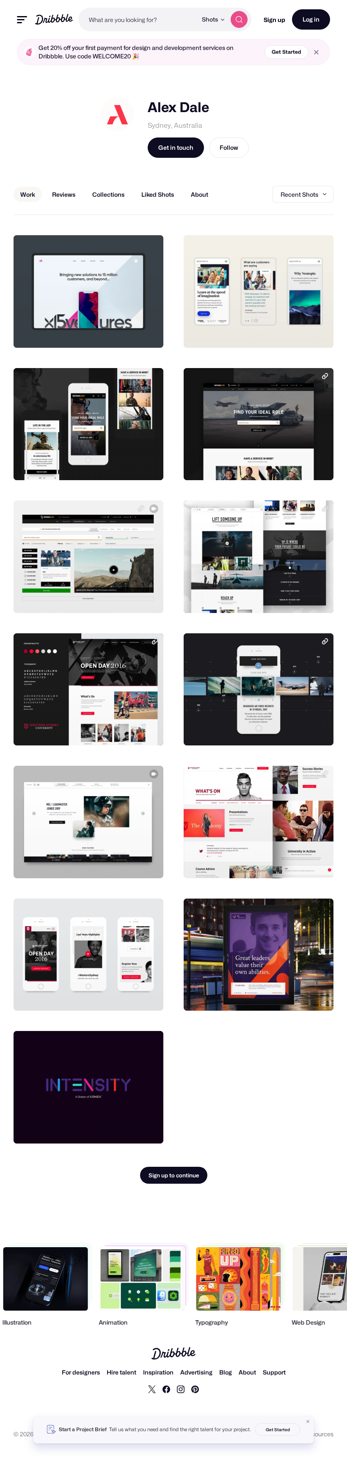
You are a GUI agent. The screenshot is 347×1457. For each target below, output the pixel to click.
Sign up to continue (174, 1175)
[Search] (239, 19)
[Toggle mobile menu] (22, 20)
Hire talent (121, 1372)
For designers (81, 1372)
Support (274, 1372)
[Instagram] (181, 1389)
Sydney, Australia (175, 125)
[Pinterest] (195, 1389)
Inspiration (158, 1372)
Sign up (274, 19)
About (247, 1372)
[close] (316, 52)
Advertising (196, 1372)
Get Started (286, 52)
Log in (311, 19)
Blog (225, 1372)
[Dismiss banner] (308, 1421)
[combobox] (138, 19)
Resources (318, 1434)
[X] (152, 1389)
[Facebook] (166, 1389)
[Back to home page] (54, 19)
